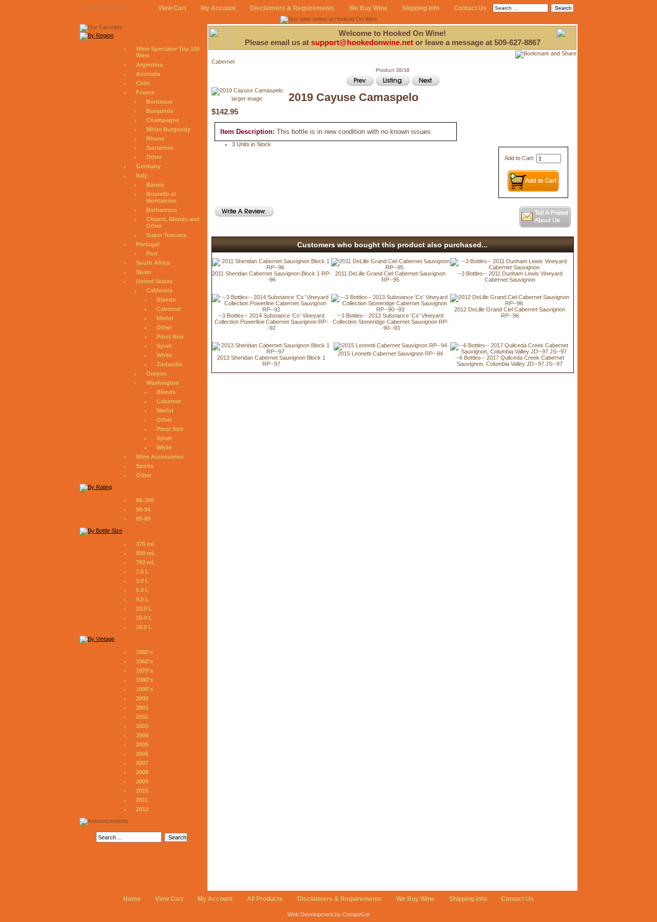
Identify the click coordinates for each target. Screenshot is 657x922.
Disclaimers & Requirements (292, 8)
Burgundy (159, 111)
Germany (148, 166)
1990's (144, 689)
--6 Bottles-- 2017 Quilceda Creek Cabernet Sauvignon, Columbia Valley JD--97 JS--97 (509, 361)
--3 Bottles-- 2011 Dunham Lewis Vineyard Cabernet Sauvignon (510, 276)
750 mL (146, 562)
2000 (142, 698)
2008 (142, 772)
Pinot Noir (170, 337)
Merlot (165, 318)
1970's (144, 671)
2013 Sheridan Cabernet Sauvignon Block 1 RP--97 (271, 361)
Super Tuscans (166, 235)
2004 (142, 735)
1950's (144, 652)
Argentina (149, 65)
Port (152, 253)
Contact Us (470, 8)
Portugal (147, 244)
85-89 (143, 519)
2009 (142, 781)
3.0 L (142, 581)
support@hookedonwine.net (362, 42)
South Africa (153, 263)
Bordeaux (159, 102)
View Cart (172, 8)
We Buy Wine (368, 8)
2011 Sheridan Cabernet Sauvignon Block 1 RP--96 (271, 276)
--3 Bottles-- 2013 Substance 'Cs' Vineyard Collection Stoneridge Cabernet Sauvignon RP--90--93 (391, 321)
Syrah (164, 346)
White (164, 355)
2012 (142, 809)
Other (154, 157)
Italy (141, 175)
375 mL (146, 544)
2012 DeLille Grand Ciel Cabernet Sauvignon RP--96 (509, 312)
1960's (144, 661)
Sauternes (159, 148)
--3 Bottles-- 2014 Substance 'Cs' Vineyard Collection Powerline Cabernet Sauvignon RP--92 (271, 321)
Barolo (155, 185)
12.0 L (144, 608)
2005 (142, 744)
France (145, 92)
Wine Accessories (160, 457)
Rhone (155, 138)
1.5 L (142, 571)
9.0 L (142, 599)
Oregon (156, 373)
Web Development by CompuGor (328, 914)
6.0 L (142, 590)
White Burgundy (168, 129)
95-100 (144, 500)
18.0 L (144, 627)
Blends (166, 300)
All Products (265, 899)
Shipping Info (420, 8)
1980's (144, 680)
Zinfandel (169, 364)
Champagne (162, 120)
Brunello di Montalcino (161, 197)
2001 (142, 707)
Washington (162, 383)
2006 (142, 754)
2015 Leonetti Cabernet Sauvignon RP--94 (390, 353)
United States (154, 281)
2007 (142, 763)
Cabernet (169, 309)
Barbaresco (161, 210)
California (159, 290)
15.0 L (144, 618)
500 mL (146, 553)
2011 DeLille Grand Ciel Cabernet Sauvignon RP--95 (390, 276)
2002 (142, 717)
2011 (142, 800)
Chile (143, 83)
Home (132, 899)
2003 (142, 726)
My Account (218, 8)
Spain (143, 272)
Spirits (144, 466)
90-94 (143, 509)
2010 (142, 791)
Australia (148, 74)
